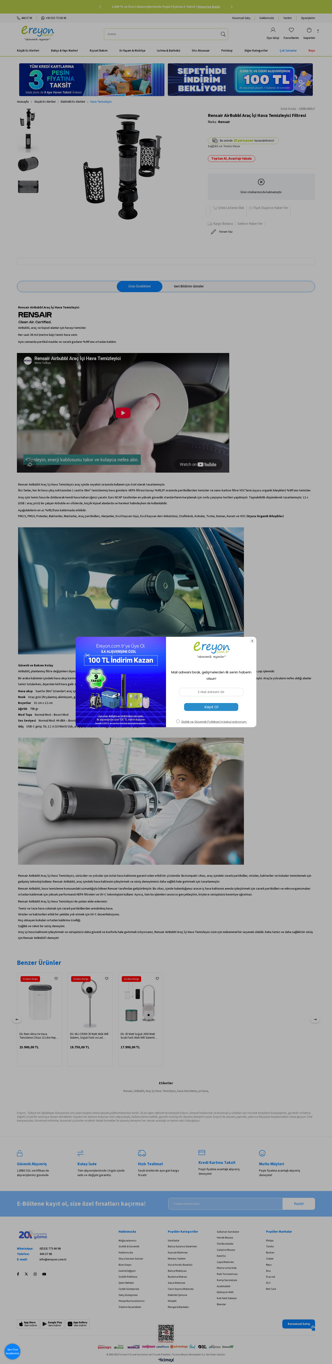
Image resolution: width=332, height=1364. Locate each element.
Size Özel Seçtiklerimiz (12, 1351)
